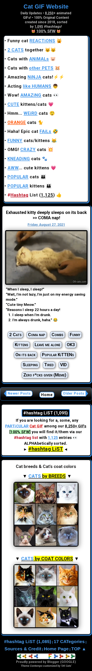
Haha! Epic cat (29, 131)
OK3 (71, 344)
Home (47, 394)
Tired (49, 364)
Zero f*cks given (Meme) (44, 375)
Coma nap (36, 334)
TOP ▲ (78, 648)
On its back (25, 354)
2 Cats (15, 334)
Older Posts (73, 393)
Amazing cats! (30, 77)
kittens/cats (27, 104)
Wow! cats (29, 95)
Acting (29, 86)
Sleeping (30, 364)
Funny (75, 334)
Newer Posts (19, 393)
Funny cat (31, 40)
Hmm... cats (27, 113)
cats (22, 122)
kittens (26, 186)
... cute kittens (28, 167)
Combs (57, 334)
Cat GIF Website (46, 6)
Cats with (28, 58)
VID (63, 364)
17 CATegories (69, 641)
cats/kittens (28, 140)
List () (31, 195)
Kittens (21, 344)
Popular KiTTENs (58, 354)
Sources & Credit (22, 648)
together (25, 49)
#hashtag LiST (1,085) (27, 641)
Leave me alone (47, 344)
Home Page (56, 648)
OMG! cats (26, 149)
